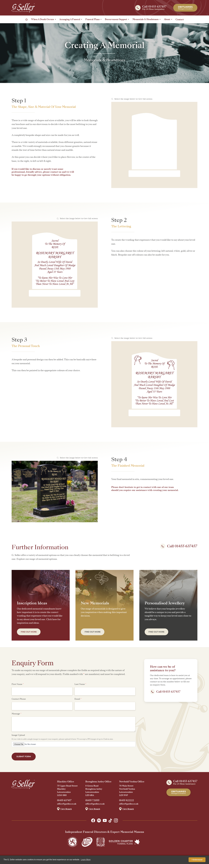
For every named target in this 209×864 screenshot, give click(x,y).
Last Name (80, 684)
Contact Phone (19, 699)
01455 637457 (64, 800)
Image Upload (18, 735)
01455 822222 (126, 800)
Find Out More (29, 632)
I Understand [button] (197, 860)
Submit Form (23, 756)
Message (16, 713)
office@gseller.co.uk (66, 804)
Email (78, 699)
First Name (18, 684)
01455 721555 (92, 800)
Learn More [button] (86, 860)
